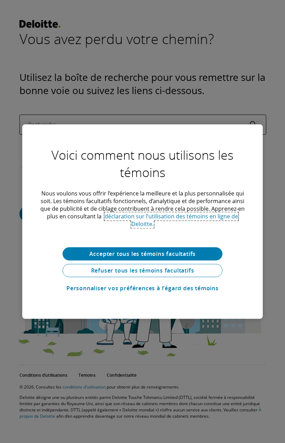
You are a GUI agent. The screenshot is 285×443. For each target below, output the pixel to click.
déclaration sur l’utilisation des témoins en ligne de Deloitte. (171, 220)
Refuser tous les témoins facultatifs (142, 270)
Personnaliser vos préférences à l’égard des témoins (142, 288)
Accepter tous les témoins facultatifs (142, 254)
